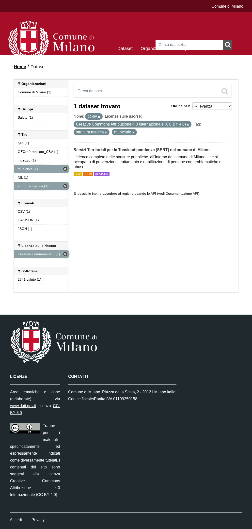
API (153, 193)
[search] (224, 91)
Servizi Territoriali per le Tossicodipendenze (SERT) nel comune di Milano (142, 150)
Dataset (125, 48)
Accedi (16, 520)
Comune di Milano (227, 6)
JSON (88, 174)
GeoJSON (102, 174)
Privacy (38, 520)
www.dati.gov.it (23, 406)
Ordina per (180, 106)
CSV (78, 174)
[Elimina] (99, 116)
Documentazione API (182, 193)
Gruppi (184, 48)
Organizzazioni (155, 48)
